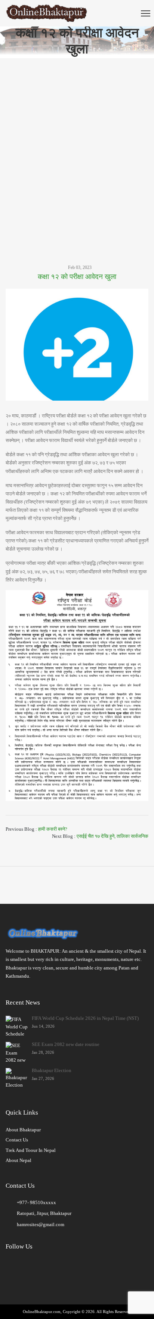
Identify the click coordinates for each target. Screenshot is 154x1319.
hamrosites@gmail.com (40, 1224)
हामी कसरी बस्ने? (52, 829)
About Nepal (18, 1160)
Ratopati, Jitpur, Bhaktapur (44, 1213)
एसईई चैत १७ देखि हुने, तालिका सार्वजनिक (112, 836)
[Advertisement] (77, 150)
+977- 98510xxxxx (36, 1202)
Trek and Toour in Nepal (31, 1150)
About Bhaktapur (23, 1129)
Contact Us (17, 1140)
